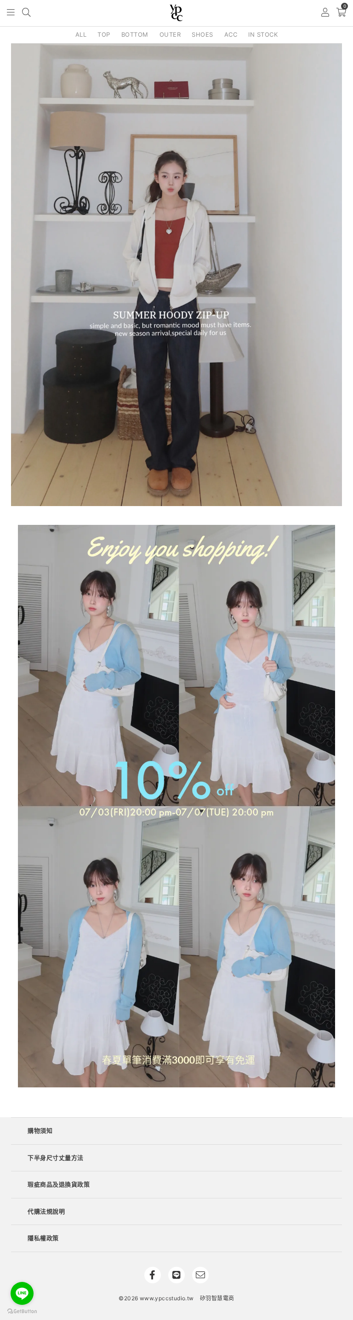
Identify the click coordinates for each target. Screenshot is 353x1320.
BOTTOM (134, 34)
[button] (11, 13)
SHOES (202, 34)
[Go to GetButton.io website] (22, 1311)
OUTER (170, 34)
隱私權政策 (43, 1238)
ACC (231, 34)
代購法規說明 (46, 1211)
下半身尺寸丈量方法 (56, 1157)
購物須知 (40, 1130)
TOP (103, 34)
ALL (81, 34)
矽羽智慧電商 (217, 1298)
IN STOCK (263, 34)
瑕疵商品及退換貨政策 (59, 1184)
